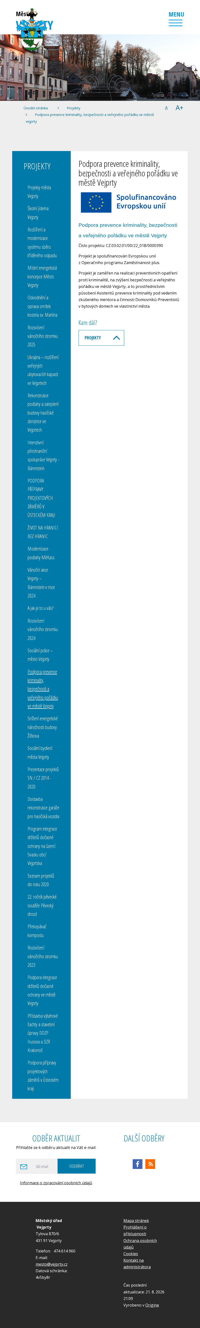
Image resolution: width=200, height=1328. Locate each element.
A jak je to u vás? (41, 608)
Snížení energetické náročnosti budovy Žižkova (43, 727)
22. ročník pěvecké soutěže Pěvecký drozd (42, 905)
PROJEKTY (93, 338)
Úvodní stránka (36, 108)
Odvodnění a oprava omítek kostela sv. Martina (42, 306)
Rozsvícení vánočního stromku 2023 (43, 956)
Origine (152, 1305)
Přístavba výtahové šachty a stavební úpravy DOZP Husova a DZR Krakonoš (43, 1032)
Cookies (130, 1253)
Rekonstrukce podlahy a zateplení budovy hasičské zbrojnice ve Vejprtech (43, 412)
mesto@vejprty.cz (52, 1264)
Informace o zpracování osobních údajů (56, 1183)
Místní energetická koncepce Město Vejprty (42, 276)
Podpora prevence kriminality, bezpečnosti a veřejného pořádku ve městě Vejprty (43, 688)
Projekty (73, 108)
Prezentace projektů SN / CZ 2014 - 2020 (43, 778)
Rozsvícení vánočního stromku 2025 (43, 336)
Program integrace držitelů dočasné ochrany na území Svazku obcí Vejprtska (42, 845)
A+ (179, 107)
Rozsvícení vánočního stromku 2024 (43, 629)
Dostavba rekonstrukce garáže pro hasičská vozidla (43, 808)
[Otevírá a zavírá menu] (175, 23)
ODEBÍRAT (76, 1166)
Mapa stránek (136, 1220)
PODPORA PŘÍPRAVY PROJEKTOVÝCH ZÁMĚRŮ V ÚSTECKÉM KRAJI (41, 497)
